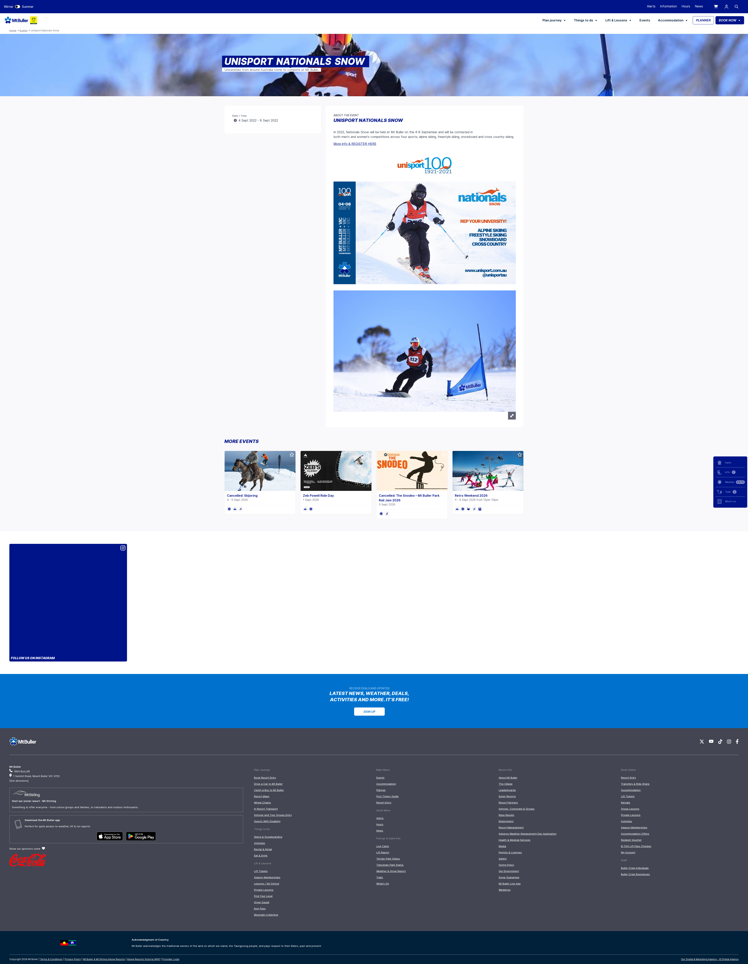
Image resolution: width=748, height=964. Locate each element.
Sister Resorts (507, 796)
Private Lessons (263, 889)
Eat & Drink (260, 855)
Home (12, 30)
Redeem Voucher (631, 839)
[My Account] (726, 6)
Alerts (651, 6)
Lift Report (382, 852)
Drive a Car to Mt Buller (268, 783)
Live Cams (382, 846)
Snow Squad (261, 902)
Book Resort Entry (265, 777)
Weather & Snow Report (391, 871)
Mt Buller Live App (510, 883)
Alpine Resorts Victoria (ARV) (143, 959)
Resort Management (511, 827)
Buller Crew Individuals (635, 868)
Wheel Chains (262, 802)
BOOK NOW (727, 20)
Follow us (33, 658)
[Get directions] (18, 780)
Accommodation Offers (635, 833)
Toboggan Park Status (390, 864)
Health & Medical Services (514, 839)
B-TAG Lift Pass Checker (636, 846)
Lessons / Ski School (266, 883)
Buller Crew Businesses (635, 874)
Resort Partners (508, 802)
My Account (628, 852)
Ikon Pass (260, 908)
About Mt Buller (508, 777)
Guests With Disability (267, 821)
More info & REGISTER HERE (354, 144)
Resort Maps (261, 796)
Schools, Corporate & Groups (517, 808)
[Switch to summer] (17, 6)
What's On (382, 883)
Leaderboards (507, 790)
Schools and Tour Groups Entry (273, 815)
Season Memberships (267, 877)
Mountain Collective (266, 914)
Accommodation (671, 20)
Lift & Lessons (616, 20)
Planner (381, 790)
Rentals (625, 802)
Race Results (506, 815)
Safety (503, 858)
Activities (259, 843)
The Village (505, 783)
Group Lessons (630, 808)
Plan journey (552, 20)
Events (645, 20)
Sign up (369, 712)
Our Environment (509, 871)
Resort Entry (383, 802)
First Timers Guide (387, 796)
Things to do (583, 20)
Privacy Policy (73, 959)
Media (502, 846)
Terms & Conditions (51, 959)
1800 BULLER (22, 771)
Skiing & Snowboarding (268, 836)
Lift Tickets (261, 871)
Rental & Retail (263, 849)
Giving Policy (506, 864)
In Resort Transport (266, 808)
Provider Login (170, 959)
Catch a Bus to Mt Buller (269, 790)
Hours (686, 6)
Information (668, 6)
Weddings (505, 889)
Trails (379, 877)
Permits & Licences (510, 852)
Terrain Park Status (388, 858)
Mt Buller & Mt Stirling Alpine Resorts (104, 959)
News (699, 6)
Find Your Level (263, 896)
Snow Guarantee (509, 877)
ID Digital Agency (729, 959)
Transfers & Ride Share (635, 783)
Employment (506, 821)
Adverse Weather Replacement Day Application (528, 833)
